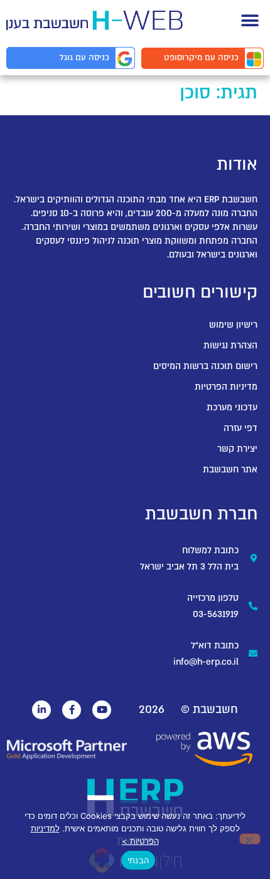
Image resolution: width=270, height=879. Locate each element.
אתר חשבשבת (230, 470)
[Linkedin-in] (41, 709)
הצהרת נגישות (230, 345)
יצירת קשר (237, 449)
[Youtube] (101, 709)
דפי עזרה (240, 428)
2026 (152, 709)
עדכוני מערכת (232, 407)
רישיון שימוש (233, 325)
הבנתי (138, 860)
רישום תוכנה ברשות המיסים (205, 366)
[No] (250, 839)
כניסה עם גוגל (84, 57)
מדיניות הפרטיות (226, 387)
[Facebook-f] (71, 709)
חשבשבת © (209, 709)
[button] (249, 20)
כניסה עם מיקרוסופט (201, 57)
